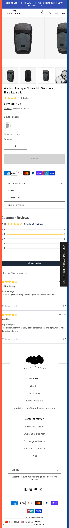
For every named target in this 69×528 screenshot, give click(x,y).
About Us (34, 386)
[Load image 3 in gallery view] (28, 75)
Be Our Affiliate (34, 400)
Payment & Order (34, 426)
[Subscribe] (57, 470)
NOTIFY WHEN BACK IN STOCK (64, 264)
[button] (49, 12)
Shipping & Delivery (34, 433)
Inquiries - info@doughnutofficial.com (34, 408)
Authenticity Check (34, 448)
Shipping (8, 108)
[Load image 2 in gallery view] (10, 75)
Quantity (8, 139)
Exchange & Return (34, 441)
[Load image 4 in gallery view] (46, 75)
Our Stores (34, 393)
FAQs (34, 455)
